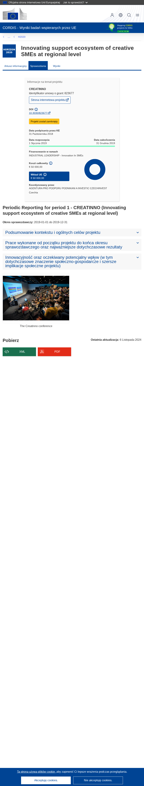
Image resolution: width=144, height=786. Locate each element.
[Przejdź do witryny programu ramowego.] (9, 51)
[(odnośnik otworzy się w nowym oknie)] (15, 14)
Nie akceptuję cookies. (98, 780)
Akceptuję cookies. (46, 780)
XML (22, 351)
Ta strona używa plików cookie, (36, 771)
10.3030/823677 (38, 113)
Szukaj (129, 15)
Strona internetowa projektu (48, 101)
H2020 (21, 36)
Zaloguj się (112, 15)
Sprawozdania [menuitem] (38, 66)
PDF (57, 351)
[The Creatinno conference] (36, 298)
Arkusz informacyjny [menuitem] (15, 66)
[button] (121, 15)
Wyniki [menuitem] (56, 66)
